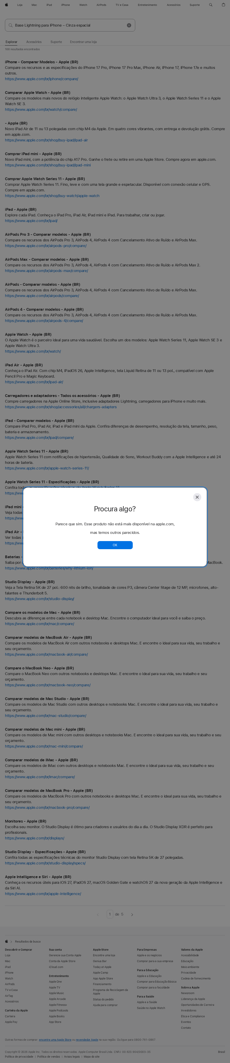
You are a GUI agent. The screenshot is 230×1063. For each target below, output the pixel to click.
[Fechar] (197, 497)
